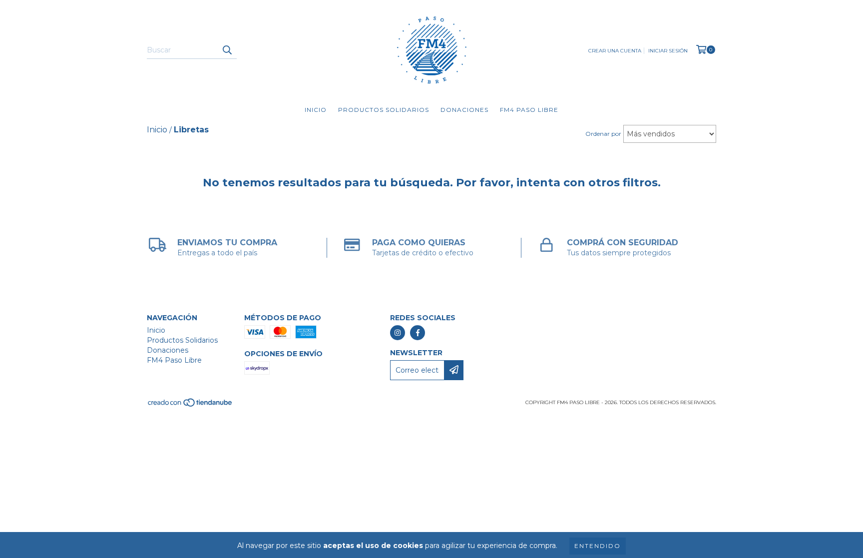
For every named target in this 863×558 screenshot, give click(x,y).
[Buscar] (227, 50)
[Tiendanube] (190, 405)
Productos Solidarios (383, 109)
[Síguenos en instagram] (397, 332)
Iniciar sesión (668, 50)
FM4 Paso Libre (529, 109)
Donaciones (464, 109)
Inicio (316, 109)
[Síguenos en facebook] (417, 332)
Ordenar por (603, 133)
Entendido (597, 546)
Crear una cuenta (614, 50)
